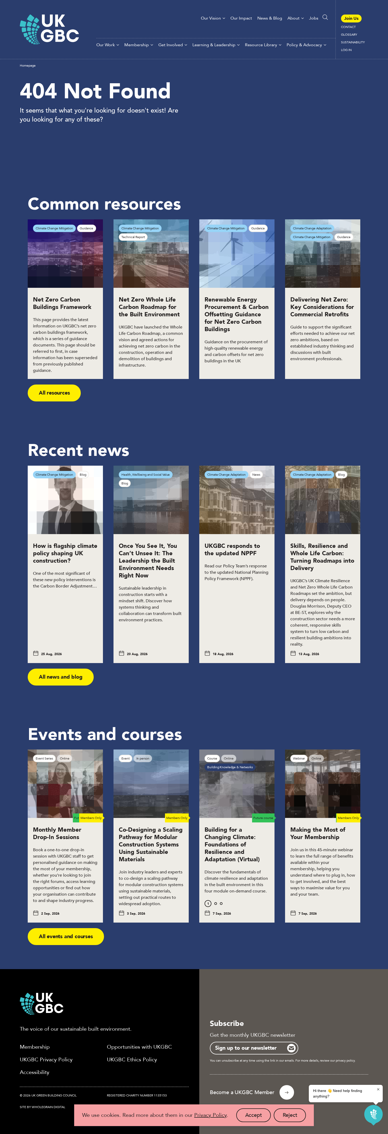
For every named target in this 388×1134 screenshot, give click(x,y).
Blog (83, 475)
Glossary (349, 35)
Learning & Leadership (213, 45)
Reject (294, 1117)
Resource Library (261, 45)
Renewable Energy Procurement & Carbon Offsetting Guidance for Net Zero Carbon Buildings (237, 314)
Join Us (351, 18)
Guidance (86, 228)
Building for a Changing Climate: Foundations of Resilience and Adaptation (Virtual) (233, 844)
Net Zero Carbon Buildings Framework (62, 303)
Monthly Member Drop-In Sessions (57, 833)
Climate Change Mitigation (54, 228)
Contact (348, 27)
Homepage (28, 65)
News (256, 475)
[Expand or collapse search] (325, 17)
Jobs (313, 18)
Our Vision (211, 18)
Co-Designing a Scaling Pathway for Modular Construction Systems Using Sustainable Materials (151, 844)
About (293, 18)
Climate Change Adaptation (312, 228)
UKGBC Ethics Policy (132, 1059)
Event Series (44, 758)
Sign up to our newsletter (246, 1048)
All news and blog (61, 677)
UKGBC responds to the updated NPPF (232, 549)
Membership (136, 45)
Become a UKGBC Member (242, 1092)
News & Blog (269, 18)
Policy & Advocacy (304, 45)
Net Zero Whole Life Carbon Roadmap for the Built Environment (149, 307)
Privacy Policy (210, 1115)
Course (212, 758)
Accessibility (34, 1072)
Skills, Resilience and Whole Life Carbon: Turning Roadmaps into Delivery (322, 557)
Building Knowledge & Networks (230, 767)
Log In (346, 50)
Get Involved (170, 45)
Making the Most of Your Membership (317, 833)
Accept (258, 1117)
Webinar (299, 758)
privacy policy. (346, 1060)
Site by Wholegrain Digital (42, 1107)
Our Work (105, 45)
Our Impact (241, 18)
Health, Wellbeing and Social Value (145, 475)
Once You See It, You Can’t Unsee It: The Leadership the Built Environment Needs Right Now (148, 561)
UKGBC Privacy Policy (46, 1059)
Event (125, 758)
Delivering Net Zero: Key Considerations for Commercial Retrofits (322, 307)
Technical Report (133, 237)
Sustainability (353, 42)
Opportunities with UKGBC (139, 1046)
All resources (54, 392)
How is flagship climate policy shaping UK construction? (65, 553)
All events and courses (66, 936)
